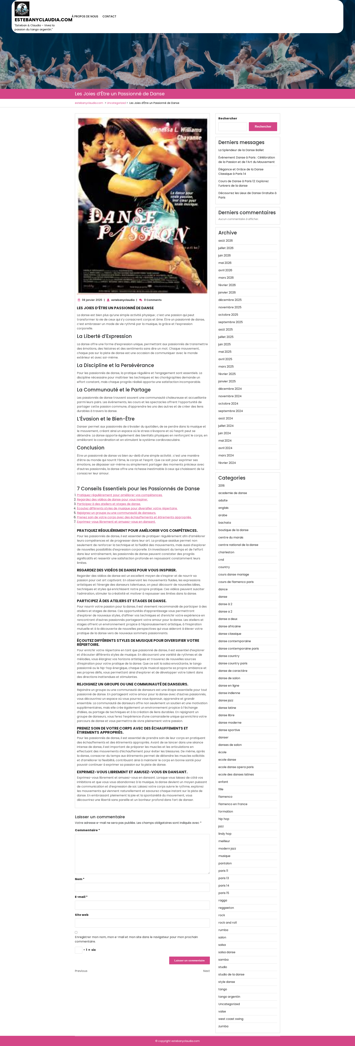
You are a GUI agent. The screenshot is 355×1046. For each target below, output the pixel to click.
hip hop (223, 819)
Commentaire (87, 830)
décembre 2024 (230, 389)
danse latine (227, 708)
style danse (226, 982)
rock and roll (227, 922)
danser (223, 737)
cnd (221, 560)
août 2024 (225, 418)
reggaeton (226, 908)
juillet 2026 (226, 248)
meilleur (224, 841)
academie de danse (232, 493)
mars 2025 (226, 366)
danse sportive (229, 730)
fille (220, 789)
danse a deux (227, 619)
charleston (226, 552)
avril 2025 (225, 359)
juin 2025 (224, 344)
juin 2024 (224, 433)
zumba (223, 1026)
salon (222, 937)
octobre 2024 (228, 403)
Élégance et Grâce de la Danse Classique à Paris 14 (240, 171)
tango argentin (229, 997)
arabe (222, 515)
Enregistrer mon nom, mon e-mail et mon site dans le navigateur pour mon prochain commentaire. (136, 939)
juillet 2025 (226, 337)
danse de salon (229, 678)
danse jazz (225, 700)
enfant (223, 782)
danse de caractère (232, 671)
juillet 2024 (226, 426)
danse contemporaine (234, 641)
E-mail (81, 897)
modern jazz (227, 848)
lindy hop (224, 834)
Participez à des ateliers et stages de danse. (109, 504)
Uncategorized (116, 103)
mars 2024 (226, 455)
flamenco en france (232, 804)
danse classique (229, 634)
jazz (221, 826)
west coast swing (230, 1019)
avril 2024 (225, 448)
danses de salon (230, 745)
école (222, 752)
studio (222, 967)
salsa (222, 945)
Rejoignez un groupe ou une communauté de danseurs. (116, 513)
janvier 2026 (227, 292)
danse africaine (229, 626)
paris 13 (223, 878)
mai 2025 (224, 352)
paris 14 (223, 885)
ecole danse (227, 760)
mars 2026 (226, 278)
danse (222, 597)
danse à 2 (225, 604)
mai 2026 (224, 263)
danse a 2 (225, 611)
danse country (228, 656)
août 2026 (225, 240)
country (224, 567)
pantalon (225, 863)
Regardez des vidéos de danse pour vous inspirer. (112, 499)
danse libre (226, 715)
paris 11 (223, 871)
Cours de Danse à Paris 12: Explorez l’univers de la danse (243, 183)
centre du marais (230, 537)
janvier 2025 (227, 381)
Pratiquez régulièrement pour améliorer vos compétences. (120, 495)
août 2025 (225, 329)
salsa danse (226, 952)
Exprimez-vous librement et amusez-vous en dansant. (116, 522)
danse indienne (229, 693)
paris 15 (223, 893)
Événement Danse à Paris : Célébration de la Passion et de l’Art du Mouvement (246, 159)
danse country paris (232, 663)
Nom (79, 879)
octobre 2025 (228, 315)
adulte (223, 500)
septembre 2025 (230, 322)
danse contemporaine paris (238, 648)
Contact (109, 16)
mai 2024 (225, 440)
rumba (223, 930)
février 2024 (227, 463)
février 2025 (227, 374)
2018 (221, 485)
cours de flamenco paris (236, 582)
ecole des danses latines (236, 774)
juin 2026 (224, 255)
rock (221, 915)
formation (225, 811)
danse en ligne (228, 685)
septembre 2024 (230, 411)
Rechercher (227, 118)
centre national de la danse (238, 545)
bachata (224, 523)
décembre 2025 (230, 300)
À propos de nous (85, 16)
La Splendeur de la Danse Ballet (241, 150)
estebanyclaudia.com (43, 19)
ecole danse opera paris (236, 767)
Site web (82, 915)
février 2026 (227, 285)
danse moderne (229, 722)
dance (223, 589)
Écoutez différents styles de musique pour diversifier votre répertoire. (127, 508)
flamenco (225, 797)
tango (222, 989)
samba (223, 959)
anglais (223, 508)
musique (224, 856)
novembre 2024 (230, 396)
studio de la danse (231, 974)
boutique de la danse (233, 530)
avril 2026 (225, 270)
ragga (222, 900)
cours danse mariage (233, 574)
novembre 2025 (229, 307)
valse (222, 1011)
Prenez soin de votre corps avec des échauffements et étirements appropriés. (134, 517)
